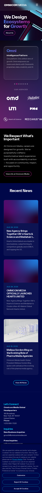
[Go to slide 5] (23, 84)
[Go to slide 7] (27, 84)
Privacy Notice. (17, 459)
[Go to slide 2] (16, 84)
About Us (9, 33)
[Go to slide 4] (21, 84)
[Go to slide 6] (25, 84)
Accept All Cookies (21, 489)
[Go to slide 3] (18, 84)
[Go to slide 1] (14, 84)
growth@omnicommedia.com (15, 435)
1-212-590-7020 (10, 423)
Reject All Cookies (21, 482)
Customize (21, 475)
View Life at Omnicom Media (17, 174)
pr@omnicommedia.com (13, 443)
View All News (21, 383)
